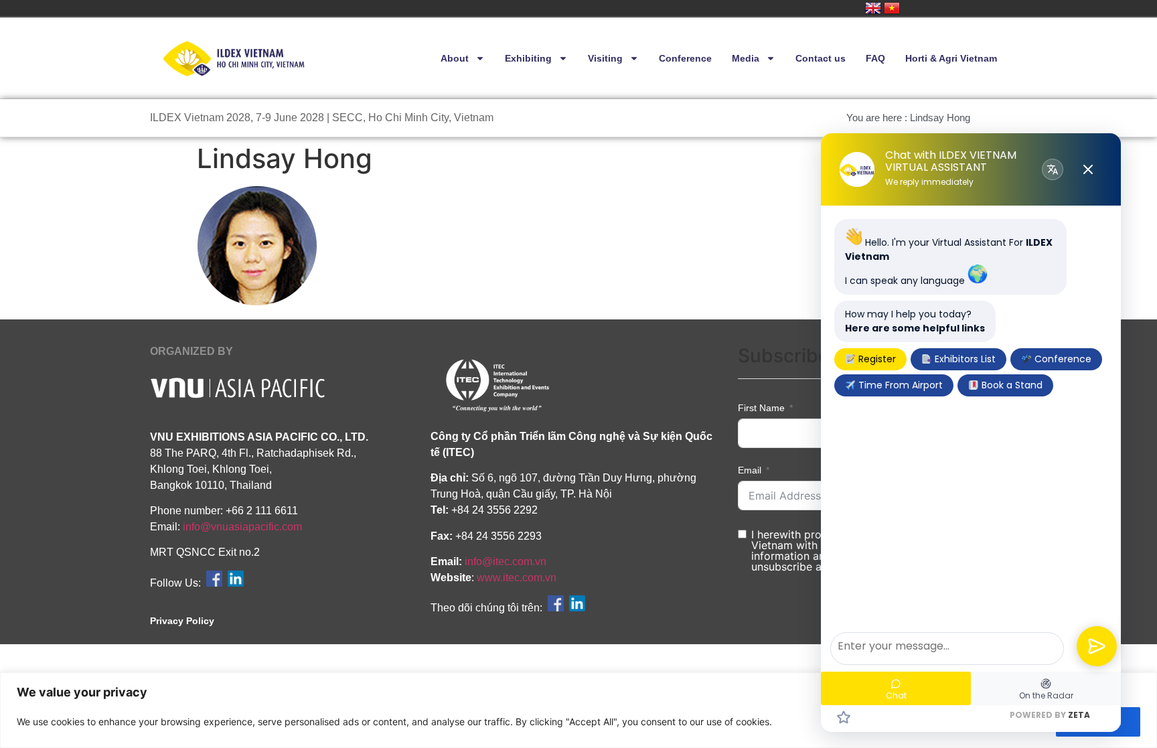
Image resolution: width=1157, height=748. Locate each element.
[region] (578, 710)
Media (745, 58)
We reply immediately (929, 182)
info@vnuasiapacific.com (242, 526)
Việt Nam (892, 8)
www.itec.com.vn (516, 577)
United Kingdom (873, 8)
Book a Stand (1011, 385)
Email (749, 470)
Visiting (605, 58)
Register (876, 359)
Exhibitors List (964, 359)
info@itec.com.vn (505, 561)
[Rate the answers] (843, 717)
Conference (685, 58)
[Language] (1052, 169)
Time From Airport (899, 385)
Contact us (820, 58)
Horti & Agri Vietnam (951, 58)
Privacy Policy (182, 620)
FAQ (875, 58)
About (455, 58)
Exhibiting (528, 58)
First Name (761, 407)
